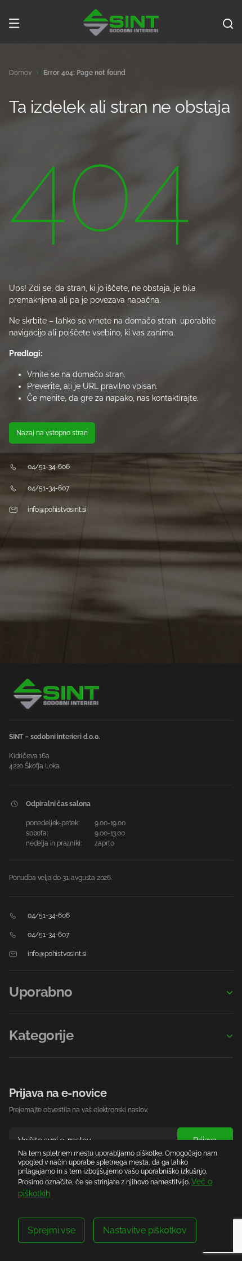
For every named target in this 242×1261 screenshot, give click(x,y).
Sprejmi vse (51, 1230)
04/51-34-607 (47, 488)
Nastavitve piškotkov (144, 1230)
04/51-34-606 (48, 467)
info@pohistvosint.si (56, 510)
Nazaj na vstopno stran (52, 433)
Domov (20, 73)
